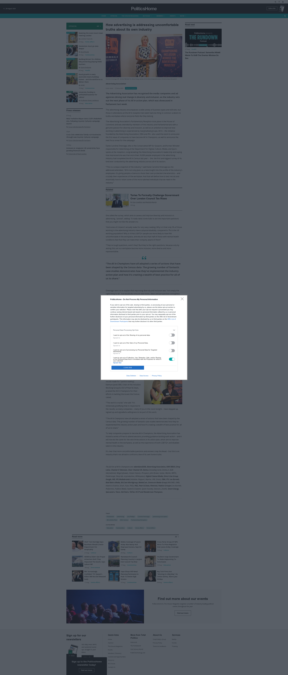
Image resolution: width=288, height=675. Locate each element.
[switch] (172, 335)
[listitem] (144, 330)
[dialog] (144, 337)
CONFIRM (128, 367)
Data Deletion (131, 376)
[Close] (183, 299)
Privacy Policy (157, 376)
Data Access (144, 376)
